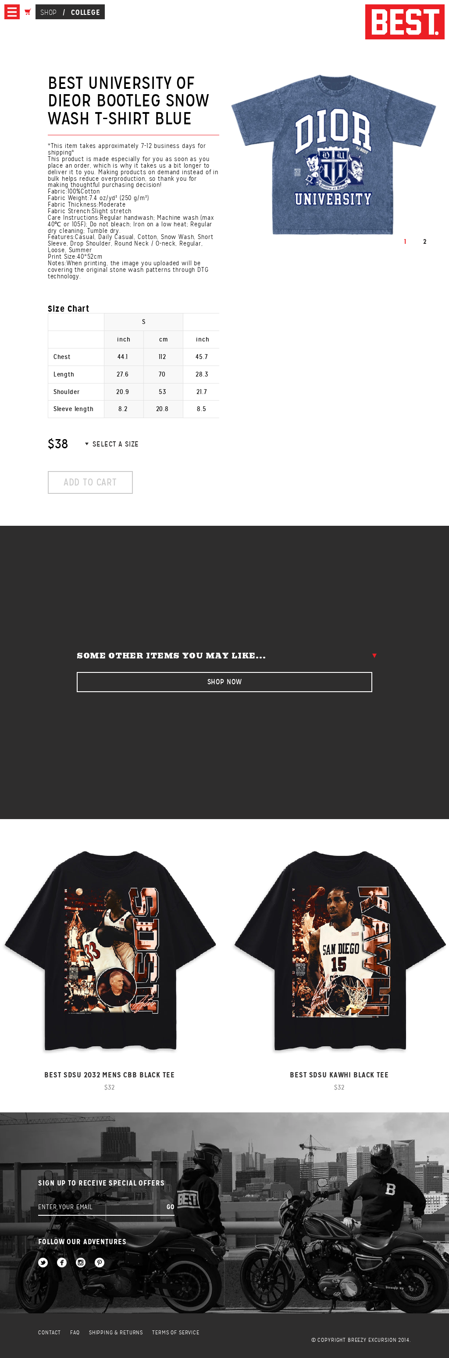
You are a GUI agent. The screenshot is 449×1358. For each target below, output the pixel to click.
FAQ (75, 1333)
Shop (48, 12)
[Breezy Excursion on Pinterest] (99, 1263)
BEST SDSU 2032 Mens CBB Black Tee (109, 1075)
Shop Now (224, 681)
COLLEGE (85, 12)
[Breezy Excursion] (405, 22)
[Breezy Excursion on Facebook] (62, 1263)
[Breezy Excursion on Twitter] (43, 1263)
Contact (49, 1333)
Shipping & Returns (116, 1333)
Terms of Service (176, 1333)
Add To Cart (90, 482)
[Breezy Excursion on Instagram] (81, 1263)
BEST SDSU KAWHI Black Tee (339, 1075)
